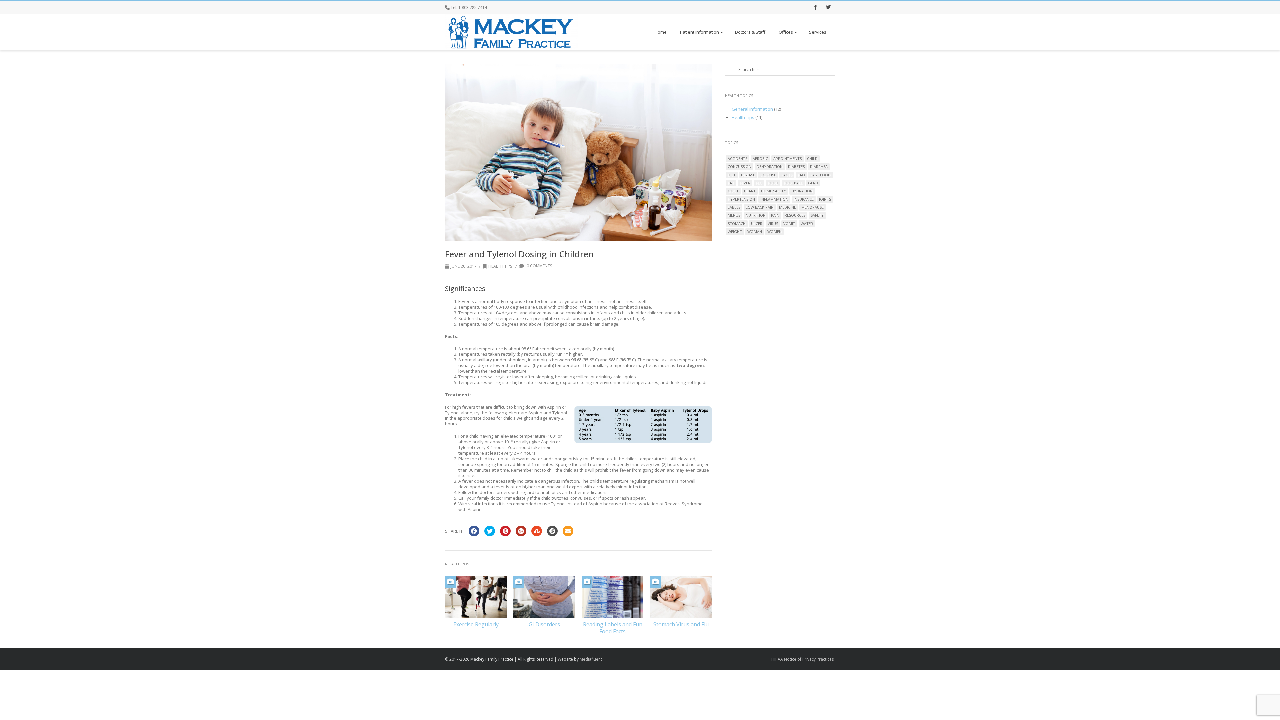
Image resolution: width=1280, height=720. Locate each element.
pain (775, 215)
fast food (820, 174)
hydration (802, 190)
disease (748, 174)
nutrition (756, 215)
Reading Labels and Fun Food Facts (612, 628)
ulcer (756, 223)
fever (745, 182)
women (774, 231)
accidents (737, 158)
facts (786, 174)
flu (759, 182)
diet (732, 174)
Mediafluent (591, 659)
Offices (786, 32)
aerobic (760, 158)
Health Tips (500, 266)
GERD (813, 182)
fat (731, 182)
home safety (773, 190)
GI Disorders (544, 624)
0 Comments (539, 266)
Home (661, 32)
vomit (789, 223)
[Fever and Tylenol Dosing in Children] (578, 152)
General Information (752, 109)
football (793, 182)
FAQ (801, 174)
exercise (768, 174)
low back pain (760, 207)
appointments (787, 158)
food (773, 182)
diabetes (796, 166)
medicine (787, 207)
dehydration (770, 166)
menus (734, 215)
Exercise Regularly (476, 624)
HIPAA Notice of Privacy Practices (802, 659)
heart (750, 190)
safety (817, 215)
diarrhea (819, 166)
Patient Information (699, 32)
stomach (737, 223)
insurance (804, 199)
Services (817, 32)
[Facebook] (815, 7)
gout (733, 190)
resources (795, 215)
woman (754, 231)
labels (734, 207)
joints (825, 199)
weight (735, 231)
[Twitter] (828, 7)
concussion (739, 166)
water (807, 223)
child (812, 158)
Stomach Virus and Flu (681, 624)
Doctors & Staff (750, 32)
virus (773, 223)
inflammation (774, 199)
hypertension (741, 199)
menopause (812, 207)
